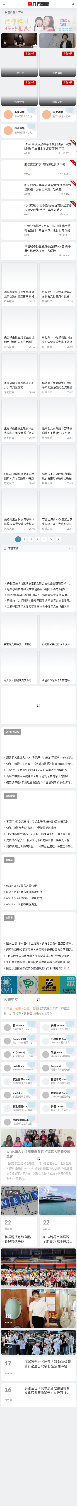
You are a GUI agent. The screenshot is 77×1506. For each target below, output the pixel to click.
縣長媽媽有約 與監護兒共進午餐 (44, 165)
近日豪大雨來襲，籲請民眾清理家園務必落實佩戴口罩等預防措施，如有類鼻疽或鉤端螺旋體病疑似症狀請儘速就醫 (39, 962)
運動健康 (9, 392)
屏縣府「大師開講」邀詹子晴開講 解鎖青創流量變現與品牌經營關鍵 (57, 387)
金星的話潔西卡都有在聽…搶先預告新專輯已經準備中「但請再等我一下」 (59, 680)
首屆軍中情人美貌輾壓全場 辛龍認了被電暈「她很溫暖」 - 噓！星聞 (39, 776)
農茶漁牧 (47, 483)
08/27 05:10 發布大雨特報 (21, 886)
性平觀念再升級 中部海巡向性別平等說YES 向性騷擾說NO (57, 433)
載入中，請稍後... (17, 715)
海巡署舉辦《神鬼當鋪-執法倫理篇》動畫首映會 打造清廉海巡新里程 (19, 296)
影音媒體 (10, 618)
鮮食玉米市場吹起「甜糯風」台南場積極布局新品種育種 (57, 478)
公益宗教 (47, 529)
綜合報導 (9, 301)
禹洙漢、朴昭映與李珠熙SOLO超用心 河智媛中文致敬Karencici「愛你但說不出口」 (20, 680)
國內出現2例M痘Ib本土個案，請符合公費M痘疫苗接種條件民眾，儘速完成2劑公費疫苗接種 (39, 943)
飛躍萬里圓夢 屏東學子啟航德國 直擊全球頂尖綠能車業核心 (19, 524)
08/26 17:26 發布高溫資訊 (21, 904)
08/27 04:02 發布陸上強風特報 (24, 898)
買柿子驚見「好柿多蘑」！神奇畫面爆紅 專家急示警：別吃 (39, 846)
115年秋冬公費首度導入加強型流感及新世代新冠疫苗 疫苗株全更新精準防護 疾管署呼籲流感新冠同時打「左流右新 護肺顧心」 (39, 956)
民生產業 (47, 347)
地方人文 (47, 392)
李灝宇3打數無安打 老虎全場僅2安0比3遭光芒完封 (37, 822)
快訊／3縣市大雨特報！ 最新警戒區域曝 (31, 828)
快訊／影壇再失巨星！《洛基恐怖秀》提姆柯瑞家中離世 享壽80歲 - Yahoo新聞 (39, 764)
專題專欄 (13, 548)
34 (51, 539)
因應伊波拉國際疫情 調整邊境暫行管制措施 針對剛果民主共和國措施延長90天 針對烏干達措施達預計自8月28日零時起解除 (39, 968)
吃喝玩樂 (9, 483)
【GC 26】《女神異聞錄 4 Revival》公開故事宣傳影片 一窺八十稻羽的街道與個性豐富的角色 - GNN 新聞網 (39, 770)
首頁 (20, 12)
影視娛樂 (47, 301)
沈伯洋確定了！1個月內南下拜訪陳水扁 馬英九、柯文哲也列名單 (39, 840)
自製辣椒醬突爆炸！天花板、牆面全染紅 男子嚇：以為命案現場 (39, 834)
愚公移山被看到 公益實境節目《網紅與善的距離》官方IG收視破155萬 (19, 342)
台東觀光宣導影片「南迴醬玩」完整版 (20, 644)
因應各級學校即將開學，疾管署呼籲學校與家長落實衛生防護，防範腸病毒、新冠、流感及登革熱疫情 (39, 950)
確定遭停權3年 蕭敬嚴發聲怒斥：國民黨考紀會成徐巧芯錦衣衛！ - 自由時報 (39, 782)
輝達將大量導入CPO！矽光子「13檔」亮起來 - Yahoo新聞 (39, 758)
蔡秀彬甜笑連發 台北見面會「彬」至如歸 (59, 644)
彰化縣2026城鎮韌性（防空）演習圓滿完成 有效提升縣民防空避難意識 (57, 342)
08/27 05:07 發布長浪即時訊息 (24, 892)
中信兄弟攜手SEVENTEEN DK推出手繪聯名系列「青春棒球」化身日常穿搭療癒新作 (47, 231)
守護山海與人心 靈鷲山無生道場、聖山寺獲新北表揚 (57, 524)
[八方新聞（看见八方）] (38, 4)
